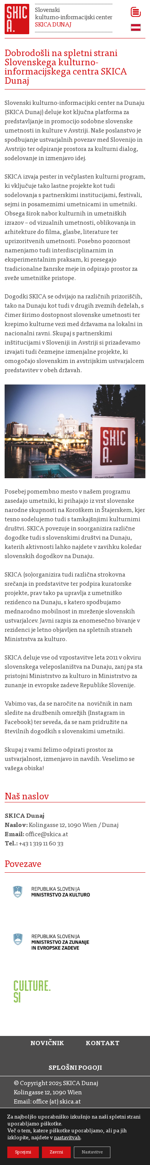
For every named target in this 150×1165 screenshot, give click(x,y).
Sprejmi (23, 1152)
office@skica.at (46, 835)
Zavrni (56, 1152)
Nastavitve (92, 1152)
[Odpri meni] (133, 12)
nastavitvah (67, 1138)
